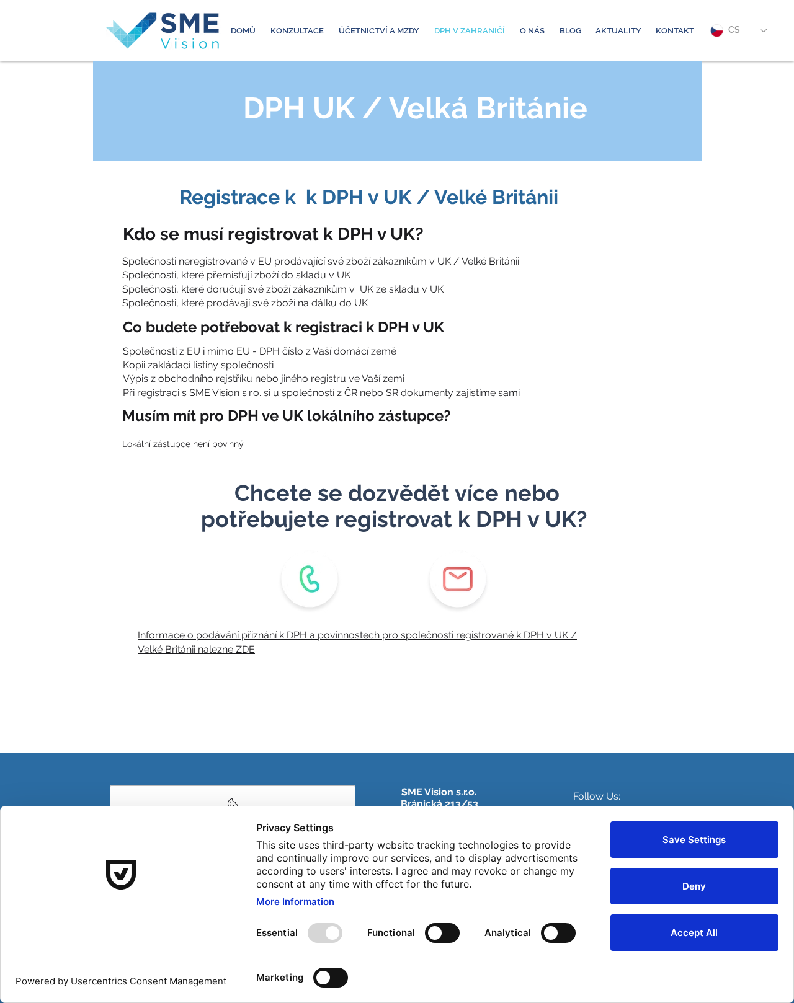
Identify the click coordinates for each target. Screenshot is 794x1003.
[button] (297, 31)
